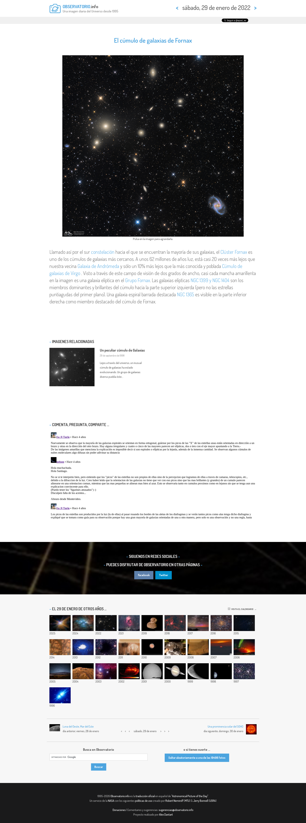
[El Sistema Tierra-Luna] (221, 671)
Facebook (144, 575)
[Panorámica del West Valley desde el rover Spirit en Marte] (198, 647)
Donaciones (119, 810)
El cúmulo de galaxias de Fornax (153, 40)
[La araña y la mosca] (175, 623)
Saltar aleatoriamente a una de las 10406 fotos (196, 757)
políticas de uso (143, 800)
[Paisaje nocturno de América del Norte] (129, 623)
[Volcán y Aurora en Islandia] (244, 647)
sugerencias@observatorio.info (176, 810)
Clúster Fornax (233, 252)
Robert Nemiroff (174, 800)
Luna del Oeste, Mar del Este (78, 726)
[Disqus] (153, 475)
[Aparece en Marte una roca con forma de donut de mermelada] (60, 647)
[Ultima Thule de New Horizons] (152, 623)
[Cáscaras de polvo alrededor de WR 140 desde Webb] (60, 623)
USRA (212, 800)
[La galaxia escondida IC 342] (221, 623)
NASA (111, 800)
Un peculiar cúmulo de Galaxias (122, 350)
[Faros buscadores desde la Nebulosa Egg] (60, 695)
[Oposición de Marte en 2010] (152, 647)
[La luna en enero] (198, 671)
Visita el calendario (241, 609)
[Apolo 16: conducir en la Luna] (83, 647)
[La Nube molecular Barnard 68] (106, 647)
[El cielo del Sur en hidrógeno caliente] (129, 671)
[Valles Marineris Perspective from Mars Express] (83, 671)
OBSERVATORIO (76, 6)
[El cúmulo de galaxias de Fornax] (106, 623)
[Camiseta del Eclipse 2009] (175, 647)
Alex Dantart (166, 814)
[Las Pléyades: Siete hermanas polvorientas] (83, 623)
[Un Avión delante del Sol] (152, 671)
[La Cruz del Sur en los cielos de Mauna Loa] (60, 671)
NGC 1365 (185, 294)
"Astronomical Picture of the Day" (189, 796)
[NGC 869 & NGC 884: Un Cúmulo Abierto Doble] (244, 671)
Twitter (163, 575)
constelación (102, 252)
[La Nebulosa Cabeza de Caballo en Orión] (106, 671)
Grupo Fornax (137, 280)
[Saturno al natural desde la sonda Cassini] (175, 671)
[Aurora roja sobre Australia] (198, 623)
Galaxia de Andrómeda (98, 266)
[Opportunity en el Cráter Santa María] (129, 647)
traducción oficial (145, 796)
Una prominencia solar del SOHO (225, 726)
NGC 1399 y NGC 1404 (210, 280)
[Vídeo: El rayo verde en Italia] (221, 647)
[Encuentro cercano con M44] (244, 623)
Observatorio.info (120, 796)
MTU (187, 800)
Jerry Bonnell (200, 800)
